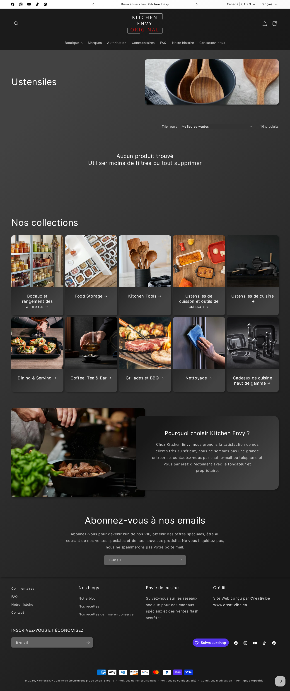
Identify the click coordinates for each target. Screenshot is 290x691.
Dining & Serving (35, 377)
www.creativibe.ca (230, 604)
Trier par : (169, 126)
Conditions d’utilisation (216, 680)
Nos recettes (89, 606)
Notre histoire (22, 604)
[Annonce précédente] (93, 4)
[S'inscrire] (181, 560)
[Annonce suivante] (197, 4)
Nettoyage (196, 377)
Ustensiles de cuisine (252, 296)
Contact (17, 612)
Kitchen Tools (142, 296)
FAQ (14, 596)
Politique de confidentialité (178, 680)
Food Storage (88, 296)
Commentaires (22, 588)
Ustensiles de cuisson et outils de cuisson (199, 301)
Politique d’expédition (250, 680)
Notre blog (87, 598)
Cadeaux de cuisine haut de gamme (252, 380)
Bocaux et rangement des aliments (37, 301)
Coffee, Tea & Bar (88, 377)
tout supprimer (182, 163)
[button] (16, 24)
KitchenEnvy (45, 680)
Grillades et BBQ (142, 377)
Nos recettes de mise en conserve (106, 614)
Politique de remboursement (137, 680)
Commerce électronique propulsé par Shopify (84, 680)
